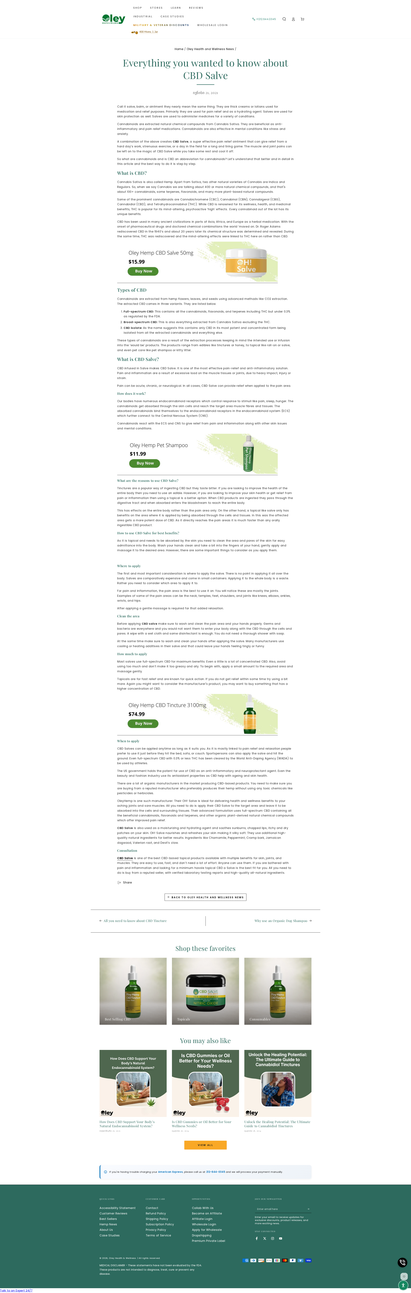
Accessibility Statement (118, 1208)
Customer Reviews (113, 1213)
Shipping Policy (157, 1219)
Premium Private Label (208, 1241)
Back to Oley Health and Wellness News (208, 897)
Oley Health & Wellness (122, 1258)
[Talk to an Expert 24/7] (402, 1262)
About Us (106, 1230)
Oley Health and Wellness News (210, 49)
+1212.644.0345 (266, 19)
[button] (284, 19)
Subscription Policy (160, 1224)
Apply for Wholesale (207, 1230)
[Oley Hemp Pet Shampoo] (197, 473)
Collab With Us (203, 1208)
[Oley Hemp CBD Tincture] (197, 733)
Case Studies (110, 1235)
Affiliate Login (202, 1219)
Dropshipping (202, 1235)
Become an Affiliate (207, 1213)
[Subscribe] (309, 1209)
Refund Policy (156, 1213)
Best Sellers (108, 1219)
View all (205, 1145)
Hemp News (108, 1224)
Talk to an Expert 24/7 (16, 1291)
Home (179, 49)
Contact (152, 1208)
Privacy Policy (156, 1230)
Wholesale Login (204, 1224)
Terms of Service (158, 1235)
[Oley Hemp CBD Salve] (197, 281)
